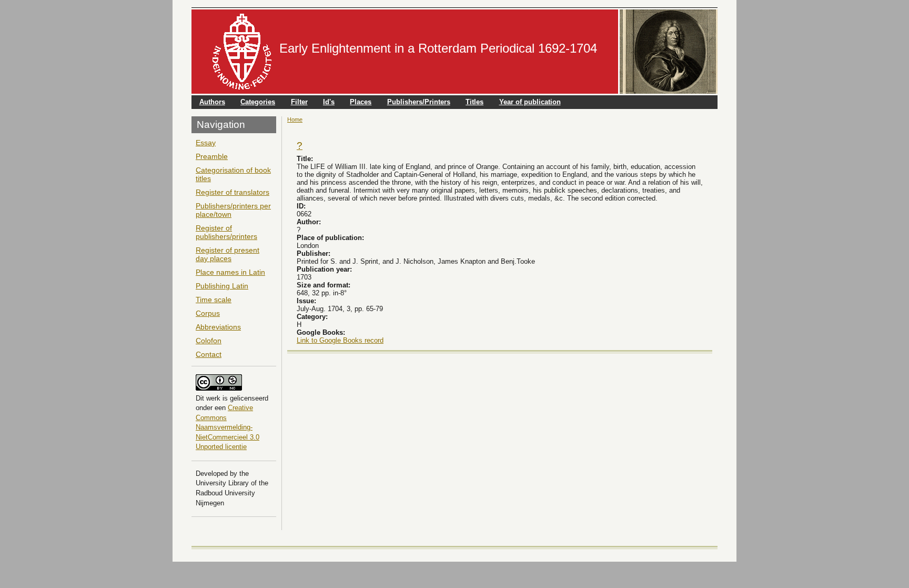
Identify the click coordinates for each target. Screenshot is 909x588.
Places (360, 102)
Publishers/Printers (418, 102)
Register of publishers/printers (226, 232)
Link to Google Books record (340, 340)
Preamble (212, 156)
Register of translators (232, 192)
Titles (474, 102)
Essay (206, 142)
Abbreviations (218, 327)
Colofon (208, 340)
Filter (299, 102)
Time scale (213, 299)
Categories (257, 102)
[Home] (242, 51)
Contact (208, 354)
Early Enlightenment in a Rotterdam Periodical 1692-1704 (438, 48)
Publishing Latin (222, 286)
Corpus (208, 313)
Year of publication (530, 102)
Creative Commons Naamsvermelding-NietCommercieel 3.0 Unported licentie (227, 427)
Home (294, 119)
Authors (212, 102)
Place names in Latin (230, 272)
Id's (329, 102)
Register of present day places (227, 254)
